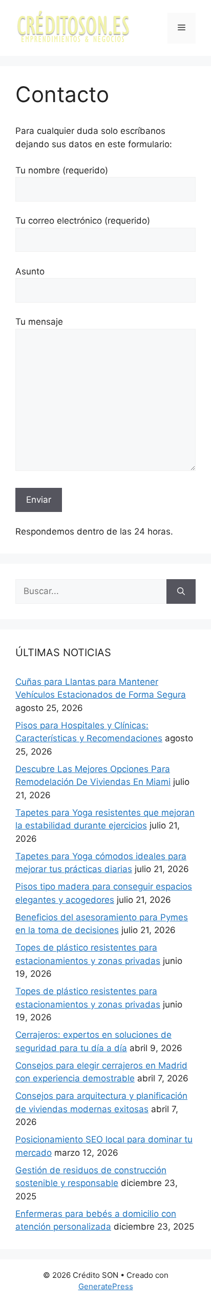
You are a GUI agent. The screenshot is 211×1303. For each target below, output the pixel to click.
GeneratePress (105, 1286)
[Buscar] (181, 591)
